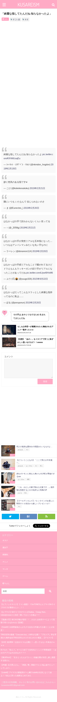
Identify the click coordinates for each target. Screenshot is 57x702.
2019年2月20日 (31, 208)
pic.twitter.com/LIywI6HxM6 (39, 273)
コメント (8, 356)
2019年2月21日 (37, 188)
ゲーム (5, 576)
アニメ (5, 562)
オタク (5, 540)
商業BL (5, 555)
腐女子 (5, 547)
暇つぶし (5, 19)
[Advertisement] (28, 56)
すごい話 (16, 19)
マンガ (5, 569)
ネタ (26, 19)
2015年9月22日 (40, 279)
